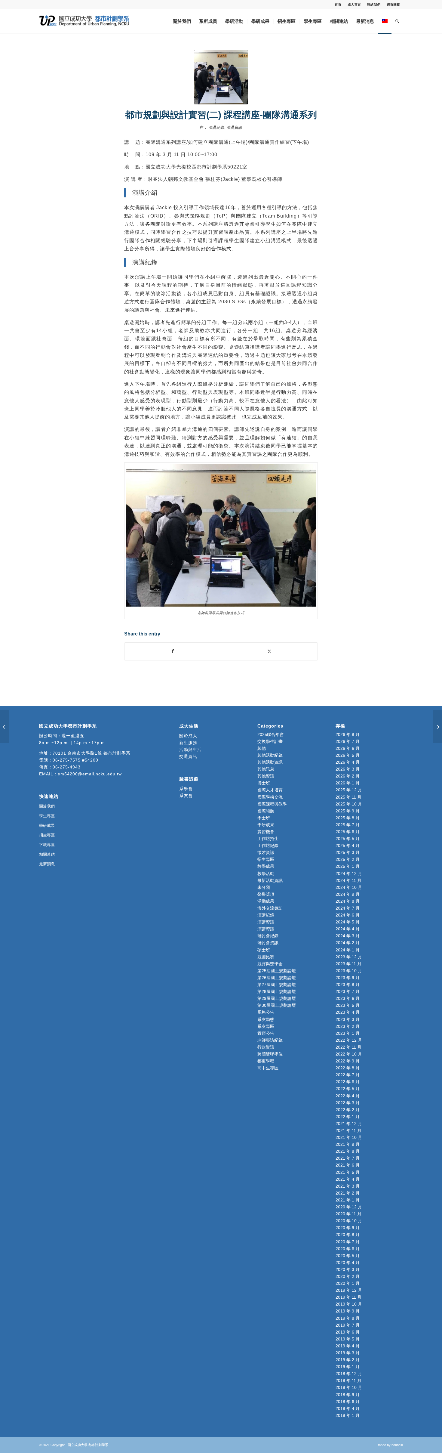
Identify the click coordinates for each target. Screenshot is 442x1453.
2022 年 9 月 (348, 1061)
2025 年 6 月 (348, 831)
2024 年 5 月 (348, 922)
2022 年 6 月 (348, 1081)
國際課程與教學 (272, 804)
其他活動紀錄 (270, 755)
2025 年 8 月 (348, 817)
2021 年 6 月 (348, 1165)
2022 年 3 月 (348, 1102)
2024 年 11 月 (348, 880)
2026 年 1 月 (348, 783)
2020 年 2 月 (348, 1276)
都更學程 (265, 1061)
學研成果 (47, 825)
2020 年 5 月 (348, 1255)
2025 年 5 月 (348, 838)
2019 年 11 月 (348, 1297)
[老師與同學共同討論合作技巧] (221, 77)
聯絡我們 (373, 4)
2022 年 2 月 (348, 1109)
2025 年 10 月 (349, 804)
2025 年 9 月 (348, 810)
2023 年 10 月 (349, 970)
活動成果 (265, 901)
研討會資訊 (267, 942)
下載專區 (47, 844)
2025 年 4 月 (348, 845)
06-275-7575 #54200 (75, 760)
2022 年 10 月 (349, 1054)
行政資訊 (265, 1047)
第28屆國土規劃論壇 (276, 991)
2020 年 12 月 (349, 1206)
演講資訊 (234, 127)
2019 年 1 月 (348, 1366)
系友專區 (265, 1026)
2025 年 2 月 (348, 859)
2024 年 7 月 (348, 908)
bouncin (397, 1445)
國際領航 (265, 810)
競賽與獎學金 (270, 963)
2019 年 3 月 (348, 1352)
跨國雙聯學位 (270, 1054)
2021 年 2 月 (348, 1193)
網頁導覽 (393, 4)
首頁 (338, 4)
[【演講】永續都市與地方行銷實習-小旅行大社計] (437, 726)
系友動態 (265, 1019)
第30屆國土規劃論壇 (276, 1005)
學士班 (263, 817)
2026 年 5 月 (348, 755)
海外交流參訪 (270, 908)
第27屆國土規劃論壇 (276, 984)
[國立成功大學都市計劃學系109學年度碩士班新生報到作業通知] (4, 726)
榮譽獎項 (265, 894)
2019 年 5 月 (348, 1339)
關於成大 (188, 735)
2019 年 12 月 (349, 1290)
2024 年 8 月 (348, 901)
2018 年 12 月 (349, 1373)
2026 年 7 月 (348, 741)
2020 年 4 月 (348, 1262)
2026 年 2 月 (348, 776)
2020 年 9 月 (348, 1227)
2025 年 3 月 (348, 852)
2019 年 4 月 (348, 1345)
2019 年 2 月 (348, 1359)
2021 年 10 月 (349, 1137)
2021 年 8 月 (348, 1151)
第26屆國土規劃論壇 (276, 977)
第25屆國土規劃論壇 (276, 970)
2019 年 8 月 (348, 1318)
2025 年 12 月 (349, 789)
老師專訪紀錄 (270, 1040)
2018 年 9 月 (348, 1394)
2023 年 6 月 (348, 998)
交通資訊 (188, 756)
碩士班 (263, 950)
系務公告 (265, 1012)
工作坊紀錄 (267, 845)
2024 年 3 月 (348, 935)
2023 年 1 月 (348, 1033)
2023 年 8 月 (348, 984)
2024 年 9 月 (348, 894)
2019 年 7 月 (348, 1325)
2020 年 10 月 (349, 1220)
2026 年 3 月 (348, 769)
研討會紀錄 (267, 935)
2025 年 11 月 (348, 797)
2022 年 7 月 (348, 1074)
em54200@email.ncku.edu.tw (90, 773)
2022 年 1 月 (348, 1116)
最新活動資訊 (270, 880)
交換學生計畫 (270, 741)
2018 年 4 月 (348, 1408)
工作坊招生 (267, 838)
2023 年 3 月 (348, 1019)
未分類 (263, 887)
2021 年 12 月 (349, 1123)
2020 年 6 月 (348, 1248)
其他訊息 (265, 769)
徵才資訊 (265, 852)
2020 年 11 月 (348, 1213)
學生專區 (47, 816)
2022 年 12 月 (349, 1040)
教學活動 (265, 873)
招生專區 (47, 835)
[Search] (397, 21)
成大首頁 (354, 4)
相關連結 (47, 854)
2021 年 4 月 (348, 1179)
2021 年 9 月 (348, 1144)
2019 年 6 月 (348, 1332)
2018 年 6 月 (348, 1401)
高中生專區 (267, 1067)
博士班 (263, 783)
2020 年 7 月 (348, 1241)
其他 (261, 748)
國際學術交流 (270, 797)
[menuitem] (338, 4)
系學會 (186, 788)
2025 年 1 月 (348, 866)
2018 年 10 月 (349, 1387)
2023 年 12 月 (349, 956)
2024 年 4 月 (348, 928)
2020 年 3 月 (348, 1269)
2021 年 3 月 (348, 1186)
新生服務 (188, 742)
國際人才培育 (270, 789)
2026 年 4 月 (348, 762)
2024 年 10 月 (349, 887)
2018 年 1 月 (348, 1415)
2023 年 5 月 (348, 1005)
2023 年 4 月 (348, 1012)
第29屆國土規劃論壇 (276, 998)
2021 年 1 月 (348, 1200)
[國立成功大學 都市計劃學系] (84, 21)
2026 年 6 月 (348, 748)
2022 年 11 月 (348, 1047)
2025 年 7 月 (348, 824)
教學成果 (265, 866)
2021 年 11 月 (348, 1130)
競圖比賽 (265, 956)
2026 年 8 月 (348, 734)
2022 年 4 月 (348, 1095)
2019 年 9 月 (348, 1311)
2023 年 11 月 (348, 963)
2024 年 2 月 (348, 942)
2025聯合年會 (270, 734)
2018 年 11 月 (348, 1380)
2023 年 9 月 (348, 977)
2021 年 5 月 (348, 1172)
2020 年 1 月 (348, 1283)
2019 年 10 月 (349, 1304)
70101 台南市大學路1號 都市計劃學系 (91, 753)
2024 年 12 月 (349, 873)
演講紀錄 (216, 127)
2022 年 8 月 (348, 1067)
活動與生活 (191, 749)
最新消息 (47, 864)
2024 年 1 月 (348, 950)
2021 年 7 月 (348, 1158)
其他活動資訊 (270, 762)
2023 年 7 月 (348, 991)
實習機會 (265, 831)
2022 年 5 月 (348, 1088)
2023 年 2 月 (348, 1026)
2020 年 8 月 (348, 1234)
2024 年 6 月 (348, 915)
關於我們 (47, 806)
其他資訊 (265, 776)
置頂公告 (265, 1033)
